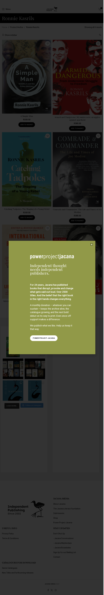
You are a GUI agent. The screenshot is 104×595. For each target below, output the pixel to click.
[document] (52, 297)
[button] (92, 244)
